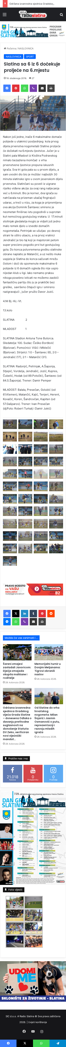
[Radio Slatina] (33, 14)
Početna (11, 48)
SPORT (30, 56)
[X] (15, 613)
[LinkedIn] (24, 613)
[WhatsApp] (24, 88)
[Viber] (33, 88)
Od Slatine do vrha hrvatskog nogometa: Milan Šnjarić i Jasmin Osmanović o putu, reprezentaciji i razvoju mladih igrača (47, 720)
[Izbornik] (4, 16)
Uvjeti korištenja (37, 1022)
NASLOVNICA (26, 48)
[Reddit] (51, 613)
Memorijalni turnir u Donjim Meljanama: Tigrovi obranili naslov (47, 669)
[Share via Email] (42, 88)
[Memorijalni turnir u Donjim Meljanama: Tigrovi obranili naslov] (48, 652)
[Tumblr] (33, 613)
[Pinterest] (15, 88)
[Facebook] (7, 88)
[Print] (51, 88)
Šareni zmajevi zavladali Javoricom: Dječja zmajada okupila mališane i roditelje (17, 671)
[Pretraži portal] (61, 16)
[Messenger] (7, 621)
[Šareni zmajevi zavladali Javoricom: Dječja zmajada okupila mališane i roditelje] (17, 652)
